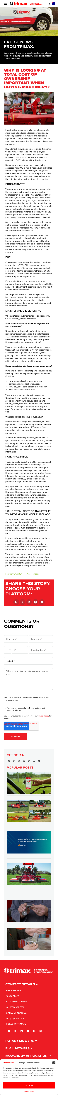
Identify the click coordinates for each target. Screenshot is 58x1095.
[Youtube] (24, 761)
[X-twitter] (14, 761)
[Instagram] (19, 761)
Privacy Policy (29, 1091)
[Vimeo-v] (29, 761)
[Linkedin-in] (34, 761)
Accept (29, 1085)
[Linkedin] (21, 1031)
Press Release (32, 573)
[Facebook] (9, 761)
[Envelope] (39, 761)
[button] (54, 1062)
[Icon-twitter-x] (15, 1031)
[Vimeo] (34, 1031)
